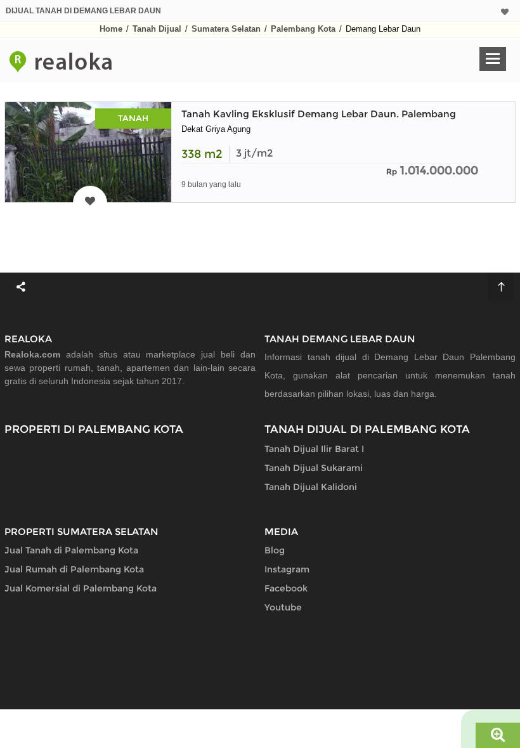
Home (111, 29)
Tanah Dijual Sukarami (313, 468)
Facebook (286, 588)
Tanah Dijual (157, 29)
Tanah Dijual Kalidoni (310, 487)
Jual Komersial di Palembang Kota (80, 588)
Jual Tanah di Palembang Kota (71, 550)
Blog (274, 550)
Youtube (283, 607)
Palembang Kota (303, 29)
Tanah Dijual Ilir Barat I (314, 449)
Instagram (286, 569)
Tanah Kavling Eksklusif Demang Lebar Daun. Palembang (318, 114)
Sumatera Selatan (226, 29)
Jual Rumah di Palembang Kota (74, 569)
